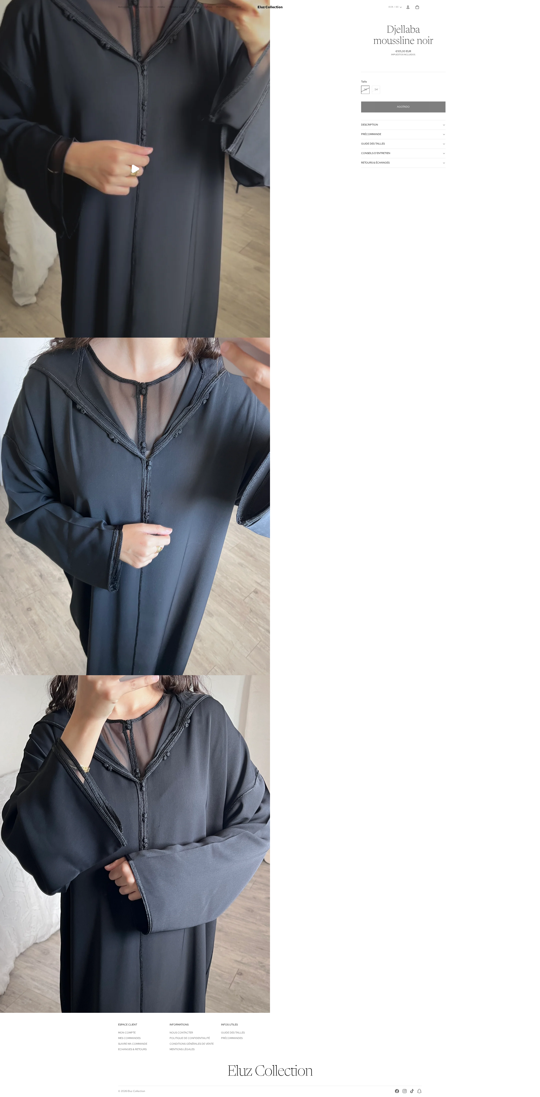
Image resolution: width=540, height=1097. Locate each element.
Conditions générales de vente (192, 1044)
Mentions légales (182, 1049)
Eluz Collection (136, 1091)
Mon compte (127, 1032)
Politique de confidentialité (190, 1038)
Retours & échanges (375, 162)
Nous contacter (181, 1032)
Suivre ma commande (132, 1044)
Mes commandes (129, 1038)
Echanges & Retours (132, 1049)
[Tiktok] (411, 1091)
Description (369, 124)
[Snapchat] (419, 1091)
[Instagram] (404, 1091)
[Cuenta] (408, 7)
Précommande (371, 134)
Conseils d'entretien (375, 153)
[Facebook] (397, 1091)
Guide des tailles (373, 143)
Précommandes (232, 1038)
